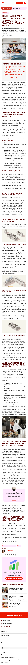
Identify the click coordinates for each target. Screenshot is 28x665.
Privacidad (3, 654)
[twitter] (2, 627)
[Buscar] (7, 2)
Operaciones (12, 545)
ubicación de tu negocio (9, 197)
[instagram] (7, 627)
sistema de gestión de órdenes (18, 472)
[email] (14, 541)
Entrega (19, 545)
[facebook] (11, 541)
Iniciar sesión (12, 2)
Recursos (3, 639)
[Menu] (25, 3)
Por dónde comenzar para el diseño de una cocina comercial (14, 67)
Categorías (16, 8)
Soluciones (4, 631)
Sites (2, 642)
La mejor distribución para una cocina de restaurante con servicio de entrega (14, 75)
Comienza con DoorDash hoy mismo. (15, 538)
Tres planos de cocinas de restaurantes (13, 69)
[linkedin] (7, 541)
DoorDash (5, 662)
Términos (3, 652)
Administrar (5, 12)
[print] (16, 541)
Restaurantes (5, 545)
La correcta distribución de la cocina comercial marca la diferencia (13, 78)
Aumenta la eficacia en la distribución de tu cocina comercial (14, 72)
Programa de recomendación (8, 657)
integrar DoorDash (6, 481)
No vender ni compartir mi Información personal (12, 660)
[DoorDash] (3, 2)
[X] (9, 541)
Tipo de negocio (5, 635)
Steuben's (14, 500)
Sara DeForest (9, 550)
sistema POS (17, 481)
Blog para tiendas (6, 8)
